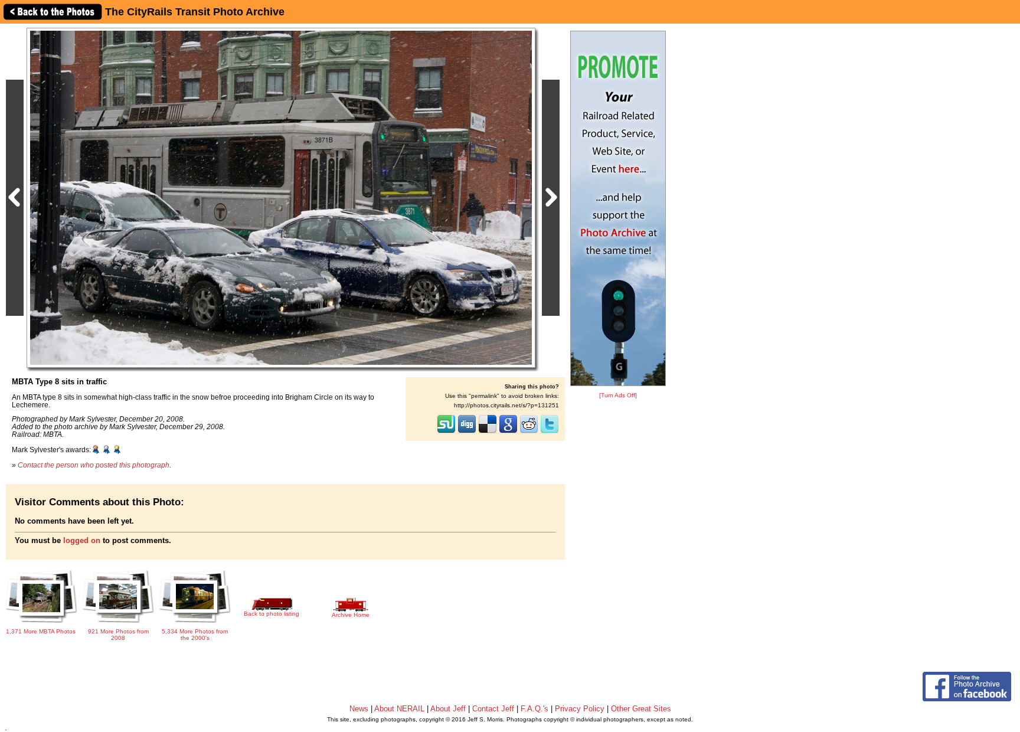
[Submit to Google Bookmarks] (508, 432)
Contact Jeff (493, 708)
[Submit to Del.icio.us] (487, 432)
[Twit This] (549, 432)
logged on (81, 540)
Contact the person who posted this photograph (93, 465)
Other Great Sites (641, 708)
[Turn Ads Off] (618, 395)
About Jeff (448, 708)
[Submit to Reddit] (528, 432)
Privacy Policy (579, 708)
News (358, 708)
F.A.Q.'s (534, 708)
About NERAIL (399, 708)
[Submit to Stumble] (446, 432)
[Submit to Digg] (466, 432)
